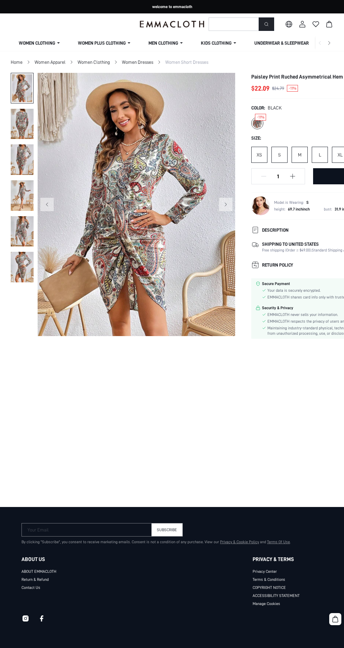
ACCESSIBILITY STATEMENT (276, 595)
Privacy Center (265, 571)
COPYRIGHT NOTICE (269, 587)
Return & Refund (35, 579)
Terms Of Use (278, 542)
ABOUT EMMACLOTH (39, 571)
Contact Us (31, 587)
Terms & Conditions (269, 579)
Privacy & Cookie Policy (239, 542)
